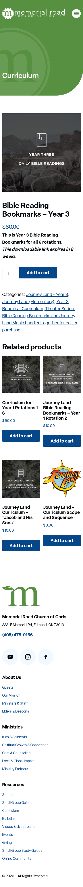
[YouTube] (10, 657)
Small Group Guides (17, 802)
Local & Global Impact (18, 761)
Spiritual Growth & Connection (25, 745)
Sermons (9, 794)
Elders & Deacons (15, 711)
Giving (7, 842)
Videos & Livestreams (18, 826)
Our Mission (11, 695)
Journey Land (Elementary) (28, 301)
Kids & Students (14, 737)
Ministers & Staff (15, 703)
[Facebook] (46, 657)
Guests (8, 687)
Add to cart (38, 273)
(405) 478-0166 (17, 635)
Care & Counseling (16, 753)
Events (7, 834)
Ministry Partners (15, 769)
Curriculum (10, 810)
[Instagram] (28, 657)
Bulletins (8, 818)
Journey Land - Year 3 (47, 294)
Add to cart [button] (21, 436)
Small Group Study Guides (22, 850)
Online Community (16, 858)
